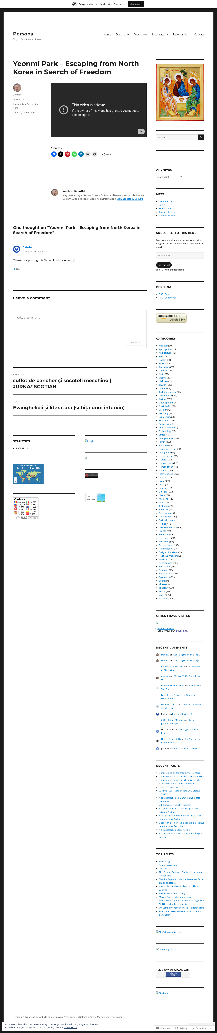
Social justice (165, 573)
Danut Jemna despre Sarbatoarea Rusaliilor (181, 776)
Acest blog (164, 861)
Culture (162, 399)
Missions (163, 498)
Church (162, 384)
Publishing (164, 541)
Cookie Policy (70, 1027)
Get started (135, 4)
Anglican (163, 345)
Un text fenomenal (168, 787)
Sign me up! (164, 264)
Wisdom (163, 598)
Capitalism (164, 367)
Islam (161, 480)
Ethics (162, 434)
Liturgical (163, 491)
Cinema (163, 388)
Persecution (33, 104)
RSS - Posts (165, 294)
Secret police (165, 562)
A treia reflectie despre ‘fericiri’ (174, 829)
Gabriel (28, 247)
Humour (163, 470)
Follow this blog (173, 974)
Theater (163, 584)
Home (107, 34)
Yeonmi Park (28, 112)
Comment (135, 342)
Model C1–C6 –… (169, 704)
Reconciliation (166, 545)
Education (164, 420)
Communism (19, 104)
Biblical (162, 363)
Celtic (161, 374)
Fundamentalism (167, 448)
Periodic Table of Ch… (172, 666)
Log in (162, 204)
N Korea (17, 112)
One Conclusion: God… (173, 685)
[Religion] (116, 441)
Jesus (162, 484)
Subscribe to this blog (176, 233)
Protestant (164, 534)
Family (162, 441)
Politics (162, 523)
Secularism (164, 566)
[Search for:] (177, 137)
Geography (165, 452)
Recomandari (181, 34)
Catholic (163, 370)
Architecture (165, 352)
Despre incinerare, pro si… (185, 748)
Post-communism (168, 527)
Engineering (165, 424)
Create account (167, 201)
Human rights (166, 463)
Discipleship (165, 406)
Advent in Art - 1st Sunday (172, 893)
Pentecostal (165, 513)
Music (162, 502)
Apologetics (165, 349)
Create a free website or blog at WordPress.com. (50, 1016)
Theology (164, 587)
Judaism (163, 488)
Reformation (165, 548)
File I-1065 (164, 445)
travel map (181, 630)
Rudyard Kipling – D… (183, 714)
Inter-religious (166, 473)
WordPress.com (167, 215)
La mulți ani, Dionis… (171, 695)
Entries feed (165, 208)
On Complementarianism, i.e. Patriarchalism (181, 907)
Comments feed (167, 212)
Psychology (165, 537)
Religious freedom (168, 555)
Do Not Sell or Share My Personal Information (99, 1016)
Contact (199, 34)
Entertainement (167, 427)
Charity (162, 377)
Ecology (163, 409)
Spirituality (164, 577)
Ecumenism (165, 416)
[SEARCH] (201, 137)
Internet (163, 477)
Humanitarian (166, 466)
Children (163, 381)
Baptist (162, 359)
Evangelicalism (166, 438)
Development (166, 402)
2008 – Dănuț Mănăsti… (173, 719)
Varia (15, 107)
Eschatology (165, 431)
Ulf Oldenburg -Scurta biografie (175, 804)
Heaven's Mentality (171, 738)
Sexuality (164, 570)
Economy (163, 413)
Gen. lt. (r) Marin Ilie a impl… (187, 654)
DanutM (17, 94)
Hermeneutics (166, 456)
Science (163, 559)
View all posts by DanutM (130, 198)
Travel (162, 591)
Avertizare (140, 34)
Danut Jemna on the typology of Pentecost (180, 772)
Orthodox (164, 505)
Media (162, 495)
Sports (162, 580)
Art (160, 356)
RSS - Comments (167, 297)
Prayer (162, 530)
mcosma (165, 676)
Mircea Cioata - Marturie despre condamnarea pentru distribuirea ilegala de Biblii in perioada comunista (181, 900)
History (162, 459)
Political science (167, 520)
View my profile (165, 628)
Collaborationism (167, 391)
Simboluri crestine (168, 864)
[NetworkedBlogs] (173, 969)
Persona (23, 34)
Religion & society (168, 552)
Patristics (163, 509)
